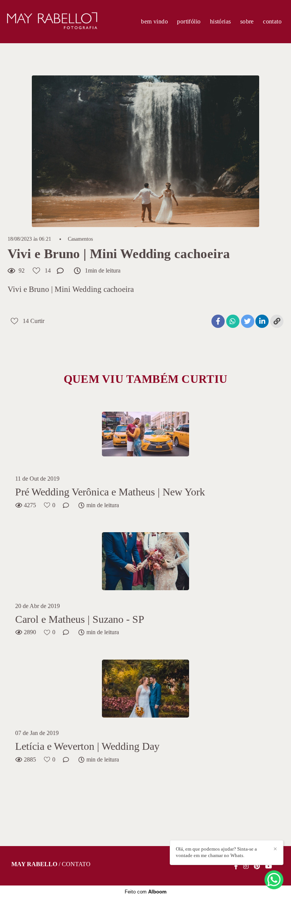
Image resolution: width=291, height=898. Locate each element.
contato (272, 21)
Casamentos (80, 239)
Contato (76, 864)
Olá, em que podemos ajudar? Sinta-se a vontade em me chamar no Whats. (216, 852)
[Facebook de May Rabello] (236, 866)
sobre (247, 21)
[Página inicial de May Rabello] (52, 21)
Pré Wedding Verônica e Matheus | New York (110, 492)
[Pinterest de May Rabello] (257, 866)
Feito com (146, 892)
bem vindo (154, 21)
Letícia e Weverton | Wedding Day (87, 746)
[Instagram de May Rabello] (246, 866)
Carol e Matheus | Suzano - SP (79, 619)
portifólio (188, 21)
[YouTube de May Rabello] (268, 866)
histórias (220, 21)
